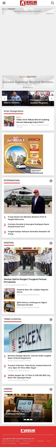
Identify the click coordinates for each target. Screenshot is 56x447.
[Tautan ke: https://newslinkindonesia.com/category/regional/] (50, 389)
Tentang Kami (28, 441)
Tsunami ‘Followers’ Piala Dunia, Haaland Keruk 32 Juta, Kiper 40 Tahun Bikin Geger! (29, 366)
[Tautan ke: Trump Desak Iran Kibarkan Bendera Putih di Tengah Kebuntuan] (28, 199)
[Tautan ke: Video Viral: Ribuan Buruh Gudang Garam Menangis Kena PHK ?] (9, 121)
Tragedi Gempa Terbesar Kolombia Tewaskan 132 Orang (29, 232)
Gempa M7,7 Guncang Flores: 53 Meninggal (27, 413)
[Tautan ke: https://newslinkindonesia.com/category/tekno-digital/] (50, 319)
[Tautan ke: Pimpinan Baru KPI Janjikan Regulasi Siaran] (9, 293)
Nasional (25, 125)
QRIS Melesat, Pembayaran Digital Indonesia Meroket (40, 101)
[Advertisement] (28, 43)
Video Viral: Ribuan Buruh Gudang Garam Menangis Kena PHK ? (32, 120)
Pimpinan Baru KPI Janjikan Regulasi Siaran (13, 101)
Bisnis (18, 117)
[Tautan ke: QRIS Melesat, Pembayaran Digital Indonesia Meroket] (9, 306)
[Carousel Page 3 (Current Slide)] (31, 419)
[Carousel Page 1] (25, 419)
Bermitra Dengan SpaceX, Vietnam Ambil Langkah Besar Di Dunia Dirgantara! (29, 357)
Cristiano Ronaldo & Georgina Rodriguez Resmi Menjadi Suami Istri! (28, 225)
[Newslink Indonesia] (28, 3)
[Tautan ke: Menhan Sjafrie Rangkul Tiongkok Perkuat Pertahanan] (28, 262)
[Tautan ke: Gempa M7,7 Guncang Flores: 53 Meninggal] (28, 408)
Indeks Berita (24, 443)
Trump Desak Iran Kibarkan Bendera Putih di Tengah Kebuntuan (27, 218)
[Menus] (4, 3)
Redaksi (40, 441)
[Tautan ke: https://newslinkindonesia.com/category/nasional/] (50, 243)
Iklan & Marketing (9, 443)
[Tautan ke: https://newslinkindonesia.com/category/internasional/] (50, 180)
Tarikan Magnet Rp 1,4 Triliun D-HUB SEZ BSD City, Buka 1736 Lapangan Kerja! (29, 376)
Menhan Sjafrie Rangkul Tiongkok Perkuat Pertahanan (25, 280)
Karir (49, 441)
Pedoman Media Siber (11, 441)
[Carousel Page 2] (28, 419)
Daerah (18, 125)
